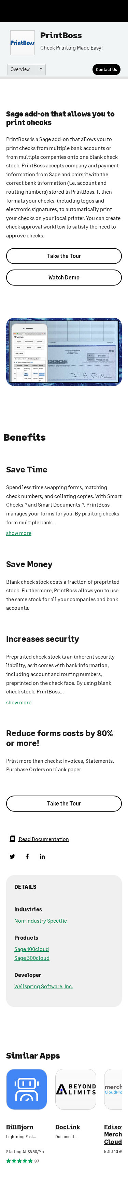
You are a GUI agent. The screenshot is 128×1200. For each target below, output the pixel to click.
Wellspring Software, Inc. (43, 986)
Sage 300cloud (31, 957)
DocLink (67, 1127)
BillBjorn (19, 1127)
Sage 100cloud (31, 949)
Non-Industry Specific (40, 920)
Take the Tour (64, 255)
